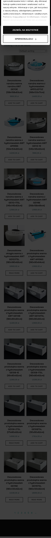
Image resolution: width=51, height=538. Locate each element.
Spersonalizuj (24, 39)
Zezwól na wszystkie (25, 30)
